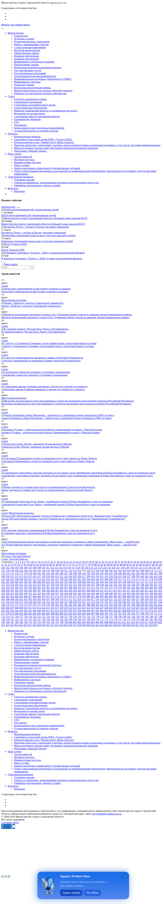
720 (35, 616)
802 (79, 622)
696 (88, 613)
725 (57, 616)
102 (8, 567)
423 (155, 590)
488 (124, 596)
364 (52, 587)
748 (160, 616)
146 (43, 570)
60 (31, 564)
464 (17, 596)
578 (43, 605)
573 (21, 605)
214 (25, 576)
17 (54, 562)
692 (70, 613)
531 (155, 599)
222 (61, 576)
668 (124, 610)
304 (106, 582)
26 (83, 562)
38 (122, 562)
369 (75, 587)
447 (102, 593)
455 (138, 593)
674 (151, 610)
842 (97, 625)
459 (156, 593)
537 (21, 602)
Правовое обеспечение (26, 56)
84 (108, 564)
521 (111, 599)
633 (129, 608)
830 (43, 625)
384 (142, 587)
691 (66, 613)
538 (26, 602)
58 (25, 564)
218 (43, 576)
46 (147, 562)
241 (146, 576)
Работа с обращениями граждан (31, 44)
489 (129, 596)
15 (48, 562)
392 (17, 590)
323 (30, 585)
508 (52, 599)
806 (97, 622)
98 (153, 564)
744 (142, 616)
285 (21, 582)
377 (111, 587)
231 (102, 576)
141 (21, 570)
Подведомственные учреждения (31, 41)
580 (52, 605)
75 (79, 564)
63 (41, 564)
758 (43, 619)
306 (115, 582)
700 (106, 613)
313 (146, 582)
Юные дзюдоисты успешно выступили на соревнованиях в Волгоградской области (47, 490)
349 (147, 585)
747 (156, 616)
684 (35, 613)
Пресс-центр (11, 264)
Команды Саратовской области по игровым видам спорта (45, 110)
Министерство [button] (16, 33)
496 (160, 596)
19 (61, 562)
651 (48, 610)
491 (138, 596)
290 (43, 582)
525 (129, 599)
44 (141, 562)
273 (129, 579)
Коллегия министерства (27, 50)
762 (61, 619)
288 (35, 582)
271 (120, 579)
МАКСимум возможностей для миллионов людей (28, 215)
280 (160, 579)
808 (106, 622)
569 (3, 605)
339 (102, 585)
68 (57, 564)
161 (111, 570)
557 (111, 602)
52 (5, 564)
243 (155, 576)
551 (84, 602)
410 (97, 590)
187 (66, 573)
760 (52, 619)
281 (3, 582)
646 (26, 610)
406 (79, 590)
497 (3, 599)
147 (48, 570)
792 (35, 622)
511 (66, 599)
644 (17, 610)
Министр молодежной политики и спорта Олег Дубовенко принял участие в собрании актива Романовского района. (65, 317)
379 (120, 587)
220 (52, 576)
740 (124, 616)
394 (26, 590)
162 (115, 570)
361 (39, 587)
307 (120, 582)
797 (57, 622)
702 (115, 613)
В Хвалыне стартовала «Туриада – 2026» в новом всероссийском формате (41, 258)
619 (66, 608)
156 (88, 570)
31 (99, 562)
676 (160, 610)
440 (70, 593)
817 (146, 622)
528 (142, 599)
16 (51, 562)
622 (79, 608)
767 (84, 619)
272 (124, 579)
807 (102, 622)
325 (39, 585)
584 (70, 605)
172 (160, 570)
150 (61, 570)
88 (121, 564)
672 (142, 610)
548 (70, 602)
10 (32, 562)
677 (3, 613)
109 (39, 567)
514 (79, 599)
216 (34, 576)
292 (52, 582)
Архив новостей (23, 156)
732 (88, 616)
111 (47, 567)
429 (21, 593)
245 (3, 579)
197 (111, 573)
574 (26, 605)
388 (160, 587)
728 (70, 616)
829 (39, 625)
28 (90, 562)
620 (70, 608)
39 (125, 562)
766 (79, 619)
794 (43, 622)
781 (147, 619)
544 (52, 602)
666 (115, 610)
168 (142, 570)
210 (8, 576)
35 (112, 562)
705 (129, 613)
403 (66, 590)
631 (120, 608)
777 (129, 619)
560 (124, 602)
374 (97, 587)
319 (12, 585)
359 (30, 587)
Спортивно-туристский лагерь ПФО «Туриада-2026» (43, 139)
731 (84, 616)
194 (97, 573)
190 (79, 573)
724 (52, 616)
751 (12, 619)
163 (120, 570)
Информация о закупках (27, 82)
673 (147, 610)
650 (43, 610)
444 (88, 593)
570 (8, 605)
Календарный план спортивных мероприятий (39, 128)
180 (35, 573)
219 (48, 576)
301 (93, 582)
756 (35, 619)
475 (66, 596)
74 (76, 564)
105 (21, 567)
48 (154, 562)
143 (30, 570)
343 (120, 585)
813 (129, 622)
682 (26, 613)
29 (93, 562)
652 (52, 610)
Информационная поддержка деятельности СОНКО (42, 79)
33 (106, 562)
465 (21, 596)
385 (147, 587)
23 (74, 562)
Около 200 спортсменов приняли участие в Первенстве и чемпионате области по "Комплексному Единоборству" (63, 518)
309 (129, 582)
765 (75, 619)
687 (48, 613)
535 (12, 602)
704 (124, 613)
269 (111, 579)
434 (43, 593)
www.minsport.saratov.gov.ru (106, 813)
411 (102, 590)
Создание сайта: (10, 822)
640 (160, 608)
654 (61, 610)
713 (3, 616)
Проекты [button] (12, 133)
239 (137, 576)
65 (47, 564)
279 (156, 579)
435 (48, 593)
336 (88, 585)
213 (21, 576)
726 (61, 616)
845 (111, 625)
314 (151, 582)
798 (61, 622)
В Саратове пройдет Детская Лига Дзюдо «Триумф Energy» (33, 331)
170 (151, 570)
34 (109, 562)
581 (57, 605)
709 (147, 613)
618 (61, 608)
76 (82, 564)
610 (26, 608)
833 (57, 625)
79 (92, 564)
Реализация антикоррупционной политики (37, 67)
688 (52, 613)
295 (66, 582)
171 (156, 570)
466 (26, 596)
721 (39, 616)
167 (138, 570)
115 (65, 567)
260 (70, 579)
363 (48, 587)
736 (106, 616)
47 (151, 562)
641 (3, 610)
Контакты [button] (13, 188)
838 (79, 625)
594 (115, 605)
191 (84, 573)
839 (84, 625)
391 (12, 590)
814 (133, 622)
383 (138, 587)
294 (61, 582)
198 (115, 573)
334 (79, 585)
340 (106, 585)
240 (142, 576)
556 (106, 602)
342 (115, 585)
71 (66, 564)
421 (146, 590)
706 (133, 613)
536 (17, 602)
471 (48, 596)
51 (2, 564)
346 (133, 585)
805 (93, 622)
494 (151, 596)
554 (97, 602)
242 (151, 576)
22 (71, 562)
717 (21, 616)
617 (57, 608)
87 (118, 564)
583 (66, 605)
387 (156, 587)
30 (96, 562)
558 (115, 602)
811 (120, 622)
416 (124, 590)
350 (151, 585)
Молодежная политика (13, 300)
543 (48, 602)
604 (160, 605)
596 (124, 605)
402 (61, 590)
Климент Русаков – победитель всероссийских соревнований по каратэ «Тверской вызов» (50, 432)
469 (39, 596)
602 (151, 605)
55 (15, 564)
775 (120, 619)
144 (35, 570)
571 (12, 605)
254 (43, 579)
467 (30, 596)
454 (133, 593)
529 (146, 599)
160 (106, 570)
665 (111, 610)
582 (61, 605)
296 (70, 582)
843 (102, 625)
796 (52, 622)
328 (52, 585)
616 (52, 608)
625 (93, 608)
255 (48, 579)
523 (120, 599)
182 (43, 573)
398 (43, 590)
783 (156, 619)
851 (138, 625)
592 (106, 605)
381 (129, 587)
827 (30, 625)
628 (106, 608)
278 (151, 579)
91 (130, 564)
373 (93, 587)
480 (88, 596)
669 (129, 610)
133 (145, 567)
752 (17, 619)
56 (18, 564)
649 (39, 610)
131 (136, 567)
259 (66, 579)
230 (97, 576)
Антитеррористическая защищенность (35, 76)
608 (17, 608)
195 (102, 573)
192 (88, 573)
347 (138, 585)
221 (57, 576)
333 (75, 585)
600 (142, 605)
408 (88, 590)
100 (160, 564)
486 (115, 596)
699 (102, 613)
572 (17, 605)
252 (35, 579)
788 (17, 622)
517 (93, 599)
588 (88, 605)
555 (102, 602)
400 (52, 590)
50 (160, 562)
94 (140, 564)
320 (17, 585)
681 (21, 613)
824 (17, 625)
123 (100, 567)
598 (133, 605)
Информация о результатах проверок (34, 61)
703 (120, 613)
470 (43, 596)
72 (70, 564)
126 (113, 567)
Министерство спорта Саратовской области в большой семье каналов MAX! (43, 224)
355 (12, 587)
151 (66, 570)
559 (120, 602)
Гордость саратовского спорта (30, 99)
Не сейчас (93, 892)
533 (3, 602)
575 (30, 605)
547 (66, 602)
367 (66, 587)
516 (88, 599)
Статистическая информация (30, 47)
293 (57, 582)
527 (137, 599)
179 (30, 573)
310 (133, 582)
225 (75, 576)
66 (50, 564)
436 (52, 593)
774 (115, 619)
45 (144, 562)
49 (157, 562)
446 (97, 593)
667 (120, 610)
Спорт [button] (11, 96)
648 (35, 610)
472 (52, 596)
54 (12, 564)
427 (12, 593)
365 (57, 587)
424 (160, 590)
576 (35, 605)
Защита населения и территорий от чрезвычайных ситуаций (47, 168)
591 (102, 605)
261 (75, 579)
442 (79, 593)
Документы (20, 125)
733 (93, 616)
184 (52, 573)
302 (97, 582)
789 (21, 622)
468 (35, 596)
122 (96, 567)
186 (61, 573)
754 (26, 619)
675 (156, 610)
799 (66, 622)
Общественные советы (26, 53)
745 (147, 616)
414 (115, 590)
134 (149, 567)
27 (87, 562)
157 (93, 570)
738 (115, 616)
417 (129, 590)
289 (39, 582)
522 (115, 599)
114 (60, 567)
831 (48, 625)
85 (111, 564)
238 (133, 576)
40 (128, 562)
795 (48, 622)
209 (3, 576)
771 (102, 619)
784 (160, 619)
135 (154, 567)
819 (155, 622)
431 (30, 593)
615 (48, 608)
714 (8, 616)
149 (57, 570)
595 (120, 605)
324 (35, 585)
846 (115, 625)
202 (133, 573)
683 (30, 613)
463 (12, 596)
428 (17, 593)
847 (120, 625)
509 (57, 599)
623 (84, 608)
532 (160, 599)
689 (57, 613)
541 (39, 602)
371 (84, 587)
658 (79, 610)
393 (21, 590)
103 (12, 567)
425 (3, 593)
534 (8, 602)
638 (151, 608)
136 (158, 567)
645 (21, 610)
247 (12, 579)
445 (93, 593)
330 (61, 585)
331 (66, 585)
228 (88, 576)
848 (124, 625)
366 (61, 587)
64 (44, 564)
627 (102, 608)
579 (48, 605)
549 (75, 602)
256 (52, 579)
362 (43, 587)
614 (43, 608)
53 (9, 564)
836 (70, 625)
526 (133, 599)
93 (137, 564)
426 (8, 593)
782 (151, 619)
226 (79, 576)
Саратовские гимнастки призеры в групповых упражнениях (34, 375)
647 (30, 610)
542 (43, 602)
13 (42, 562)
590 (97, 605)
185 (57, 573)
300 (88, 582)
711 (155, 613)
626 (97, 608)
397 (39, 590)
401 (57, 590)
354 (8, 587)
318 (8, 585)
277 (147, 579)
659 (84, 610)
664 (106, 610)
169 (147, 570)
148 (52, 570)
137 (3, 570)
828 (35, 625)
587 (84, 605)
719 (30, 616)
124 (105, 567)
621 (75, 608)
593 (111, 605)
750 (8, 619)
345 (129, 585)
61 (34, 564)
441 (75, 593)
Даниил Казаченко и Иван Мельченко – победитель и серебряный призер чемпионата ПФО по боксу (56, 418)
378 (115, 587)
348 (142, 585)
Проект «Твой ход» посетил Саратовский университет (31, 306)
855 (156, 625)
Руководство (21, 36)
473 (57, 596)
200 (124, 573)
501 (21, 599)
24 (77, 562)
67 (54, 564)
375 (102, 587)
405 (75, 590)
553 (93, 602)
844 (106, 625)
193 (93, 573)
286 (26, 582)
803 (84, 622)
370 (79, 587)
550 (79, 602)
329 (57, 585)
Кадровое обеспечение (26, 59)
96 (146, 564)
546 (61, 602)
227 (84, 576)
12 (38, 562)
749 (3, 619)
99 (156, 564)
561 (129, 602)
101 (3, 567)
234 (115, 576)
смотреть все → (10, 206)
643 (12, 610)
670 (133, 610)
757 (39, 619)
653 (57, 610)
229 (93, 576)
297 (75, 582)
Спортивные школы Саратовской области (37, 116)
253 (39, 579)
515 (84, 599)
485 (111, 596)
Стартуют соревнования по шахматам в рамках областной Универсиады (41, 360)
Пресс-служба (21, 165)
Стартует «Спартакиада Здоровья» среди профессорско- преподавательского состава (47, 346)
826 (26, 625)
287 (30, 582)
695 (84, 613)
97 (150, 564)
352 (160, 585)
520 (106, 599)
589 (93, 605)
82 (102, 564)
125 (109, 567)
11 (35, 562)
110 (43, 567)
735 (102, 616)
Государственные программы (30, 73)
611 (30, 608)
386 (151, 587)
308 (124, 582)
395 (30, 590)
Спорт (4, 285)
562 (133, 602)
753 (21, 619)
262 (79, 579)
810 (115, 622)
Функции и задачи (24, 38)
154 (79, 570)
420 (142, 590)
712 (160, 613)
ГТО (16, 122)
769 (93, 619)
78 (89, 564)
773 (111, 619)
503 (30, 599)
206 (151, 573)
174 (8, 573)
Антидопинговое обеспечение (30, 107)
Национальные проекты (27, 136)
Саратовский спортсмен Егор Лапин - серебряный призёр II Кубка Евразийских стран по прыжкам (55, 504)
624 (88, 608)
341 (111, 585)
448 (106, 593)
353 (3, 587)
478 (79, 596)
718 (26, 616)
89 (124, 564)
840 (88, 625)
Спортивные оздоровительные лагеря (34, 105)
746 (151, 616)
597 (129, 605)
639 (155, 608)
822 (8, 625)
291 (48, 582)
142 (26, 570)
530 (151, 599)
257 (57, 579)
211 (12, 576)
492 (142, 596)
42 (135, 562)
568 (160, 602)
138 (8, 570)
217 (39, 576)
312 (142, 582)
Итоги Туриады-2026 (12, 249)
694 (79, 613)
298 (79, 582)
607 (12, 608)
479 (84, 596)
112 (52, 567)
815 (137, 622)
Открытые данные (24, 84)
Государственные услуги (27, 70)
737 (111, 616)
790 (26, 622)
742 (133, 616)
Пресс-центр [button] (14, 153)
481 (93, 596)
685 (39, 613)
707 (138, 613)
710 (151, 613)
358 (26, 587)
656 (70, 610)
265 (93, 579)
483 (102, 596)
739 (120, 616)
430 (26, 593)
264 (88, 579)
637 (146, 608)
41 (131, 562)
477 (75, 596)
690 (61, 613)
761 (57, 619)
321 (21, 585)
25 (80, 562)
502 (26, 599)
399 (48, 590)
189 (75, 573)
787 (12, 622)
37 (119, 562)
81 (98, 564)
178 (26, 573)
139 (12, 570)
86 (114, 564)
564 (142, 602)
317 (3, 585)
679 (12, 613)
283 (12, 582)
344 (124, 585)
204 (142, 573)
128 (122, 567)
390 (8, 590)
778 (133, 619)
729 (75, 616)
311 (137, 582)
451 (120, 593)
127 (118, 567)
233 (111, 576)
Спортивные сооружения (28, 102)
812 (124, 622)
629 (111, 608)
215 (30, 576)
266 (97, 579)
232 (106, 576)
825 (21, 625)
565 (147, 602)
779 (138, 619)
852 (142, 625)
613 (39, 608)
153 (75, 570)
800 (70, 622)
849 (129, 625)
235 (120, 576)
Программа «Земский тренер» (30, 151)
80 (95, 564)
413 (111, 590)
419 (137, 590)
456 (142, 593)
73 (73, 564)
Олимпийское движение (27, 119)
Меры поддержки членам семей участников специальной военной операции (56, 148)
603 (156, 605)
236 (124, 576)
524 (124, 599)
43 (138, 562)
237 (129, 576)
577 (39, 605)
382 (133, 587)
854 (151, 625)
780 (142, 619)
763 (66, 619)
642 (8, 610)
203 (138, 573)
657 (75, 610)
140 (17, 570)
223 (66, 576)
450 (115, 593)
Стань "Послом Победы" (15, 559)
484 (106, 596)
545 (57, 602)
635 (137, 608)
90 (127, 564)
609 (21, 608)
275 (138, 579)
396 (35, 590)
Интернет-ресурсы (24, 159)
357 (21, 587)
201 (129, 573)
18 (58, 562)
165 (129, 570)
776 (124, 619)
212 (16, 576)
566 (151, 602)
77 (86, 564)
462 (8, 596)
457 (147, 593)
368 (70, 587)
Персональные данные (26, 64)
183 (48, 573)
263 (84, 579)
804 (88, 622)
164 (124, 570)
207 (156, 573)
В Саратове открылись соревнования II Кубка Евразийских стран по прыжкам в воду (48, 533)
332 (70, 585)
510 (61, 599)
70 (63, 564)
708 (142, 613)
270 (115, 579)
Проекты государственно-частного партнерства (40, 93)
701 (111, 613)
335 (84, 585)
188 (70, 573)
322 (26, 585)
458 (151, 593)
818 (151, 622)
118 (78, 567)
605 (3, 608)
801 (75, 622)
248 (17, 579)
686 (43, 613)
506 (43, 599)
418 (133, 590)
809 (111, 622)
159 (102, 570)
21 (67, 562)
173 (3, 573)
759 (48, 619)
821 (3, 625)
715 (12, 616)
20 (64, 562)
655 (66, 610)
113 (56, 567)
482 (97, 596)
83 (105, 564)
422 (151, 590)
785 (3, 622)
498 (8, 599)
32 (103, 562)
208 (160, 573)
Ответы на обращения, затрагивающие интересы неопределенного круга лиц (56, 182)
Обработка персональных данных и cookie (37, 185)
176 (17, 573)
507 (48, 599)
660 (88, 610)
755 (30, 619)
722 (43, 616)
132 (140, 567)
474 (61, 596)
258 (61, 579)
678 (8, 613)
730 (79, 616)
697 (93, 613)
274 (133, 579)
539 (30, 602)
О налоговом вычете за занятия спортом (36, 130)
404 (70, 590)
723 (48, 616)
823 (12, 625)
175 (12, 573)
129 (127, 567)
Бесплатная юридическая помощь (32, 87)
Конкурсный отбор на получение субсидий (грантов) (43, 90)
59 (28, 564)
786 (8, 622)
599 (138, 605)
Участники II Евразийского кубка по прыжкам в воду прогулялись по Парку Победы (47, 461)
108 (35, 567)
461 (3, 596)
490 (133, 596)
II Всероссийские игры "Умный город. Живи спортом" (44, 142)
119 (82, 567)
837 (75, 625)
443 (84, 593)
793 (39, 622)
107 (30, 567)
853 (147, 625)
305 (111, 582)
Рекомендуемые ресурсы (27, 162)
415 (120, 590)
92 (134, 564)
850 (133, 625)
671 (138, 610)
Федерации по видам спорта (29, 113)
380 (124, 587)
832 (52, 625)
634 (133, 608)
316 (160, 582)
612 (34, 608)
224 (70, 576)
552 (88, 602)
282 (8, 582)
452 (124, 593)
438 (61, 593)
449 (111, 593)
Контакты (19, 191)
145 (39, 570)
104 (17, 567)
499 (12, 599)
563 (138, 602)
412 (106, 590)
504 (35, 599)
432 (35, 593)
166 (133, 570)
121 (91, 567)
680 (17, 613)
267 (102, 579)
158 (97, 570)
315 (155, 582)
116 (69, 567)
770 (97, 619)
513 (75, 599)
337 (93, 585)
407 (84, 590)
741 (129, 616)
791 (30, 622)
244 (160, 576)
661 (93, 610)
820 (160, 622)
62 (38, 564)
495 (156, 596)
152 (70, 570)
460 (160, 593)
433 (39, 593)
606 (8, 608)
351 (156, 585)
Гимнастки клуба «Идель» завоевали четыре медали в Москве (35, 447)
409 (93, 590)
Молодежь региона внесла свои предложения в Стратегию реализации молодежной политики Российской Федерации (66, 403)
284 (17, 582)
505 (39, 599)
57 (21, 564)
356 (17, 587)
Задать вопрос (71, 892)
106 (26, 567)
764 (70, 619)
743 (138, 616)
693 (75, 613)
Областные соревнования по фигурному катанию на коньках (34, 291)
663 (102, 610)
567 (156, 602)
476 (70, 596)
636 (142, 608)
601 (147, 605)
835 (66, 625)
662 (97, 610)
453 (129, 593)
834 (61, 625)
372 (88, 587)
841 (93, 625)
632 (124, 608)
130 (131, 567)
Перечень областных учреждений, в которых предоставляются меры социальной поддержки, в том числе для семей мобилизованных (87, 145)
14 (45, 562)
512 (70, 599)
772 (106, 619)
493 (147, 596)
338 (97, 585)
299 (84, 582)
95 (143, 564)
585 (75, 605)
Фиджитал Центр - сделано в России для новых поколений (33, 232)
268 (106, 579)
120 (87, 567)
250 (26, 579)
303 (102, 582)
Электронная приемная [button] (20, 176)
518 (97, 599)
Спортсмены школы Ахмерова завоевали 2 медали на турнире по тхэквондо (43, 389)
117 (73, 567)
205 (147, 573)
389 (3, 590)
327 (48, 585)
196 (106, 573)
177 (21, 573)
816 (142, 622)
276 (142, 579)
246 (8, 579)
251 (30, 579)
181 (39, 573)
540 (35, 602)
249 (21, 579)
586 (79, 605)
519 (102, 599)
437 (57, 593)
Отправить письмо (24, 179)
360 (35, 587)
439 (66, 593)
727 (66, 616)
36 (115, 562)
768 (88, 619)
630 (115, 608)
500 (17, 599)
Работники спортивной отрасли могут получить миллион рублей (37, 241)
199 (120, 573)
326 (43, 585)
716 (17, 616)
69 (60, 564)
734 (97, 616)
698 (97, 613)
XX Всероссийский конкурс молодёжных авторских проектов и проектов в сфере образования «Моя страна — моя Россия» (69, 544)
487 (120, 596)
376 (106, 587)
